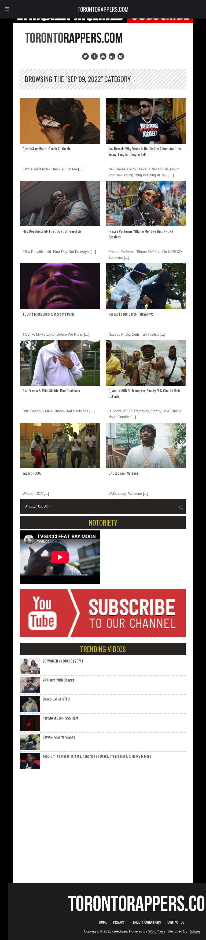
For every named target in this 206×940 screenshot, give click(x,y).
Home (103, 922)
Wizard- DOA (32, 473)
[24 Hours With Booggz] (30, 685)
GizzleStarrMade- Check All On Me (47, 148)
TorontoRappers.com (103, 9)
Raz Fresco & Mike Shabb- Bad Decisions (51, 390)
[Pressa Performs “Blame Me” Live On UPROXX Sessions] (146, 203)
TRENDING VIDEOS (103, 649)
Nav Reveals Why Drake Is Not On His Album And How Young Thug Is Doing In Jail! (144, 151)
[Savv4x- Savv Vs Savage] (30, 742)
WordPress (156, 931)
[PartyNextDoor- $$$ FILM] (30, 723)
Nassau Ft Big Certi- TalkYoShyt (130, 314)
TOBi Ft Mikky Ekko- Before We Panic (49, 314)
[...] (80, 169)
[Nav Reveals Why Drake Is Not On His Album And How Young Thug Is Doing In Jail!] (146, 121)
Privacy (119, 922)
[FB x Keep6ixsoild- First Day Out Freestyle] (60, 203)
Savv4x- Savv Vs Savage (59, 737)
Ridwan (194, 931)
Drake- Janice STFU (56, 699)
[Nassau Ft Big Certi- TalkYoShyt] (146, 286)
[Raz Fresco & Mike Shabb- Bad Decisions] (60, 363)
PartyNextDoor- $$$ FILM (60, 718)
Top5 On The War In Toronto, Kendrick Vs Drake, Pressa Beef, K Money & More (97, 756)
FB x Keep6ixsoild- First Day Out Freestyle (52, 231)
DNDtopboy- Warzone (123, 473)
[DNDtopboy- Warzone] (146, 445)
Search (181, 507)
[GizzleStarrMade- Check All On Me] (60, 121)
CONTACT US (176, 922)
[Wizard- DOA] (60, 445)
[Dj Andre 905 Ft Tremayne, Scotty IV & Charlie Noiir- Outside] (146, 363)
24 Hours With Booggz (58, 680)
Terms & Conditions (146, 922)
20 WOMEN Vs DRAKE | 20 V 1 (63, 661)
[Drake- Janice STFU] (30, 704)
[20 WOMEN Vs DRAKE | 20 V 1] (30, 666)
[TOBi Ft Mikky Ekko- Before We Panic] (60, 286)
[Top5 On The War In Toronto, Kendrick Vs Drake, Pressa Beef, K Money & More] (30, 761)
